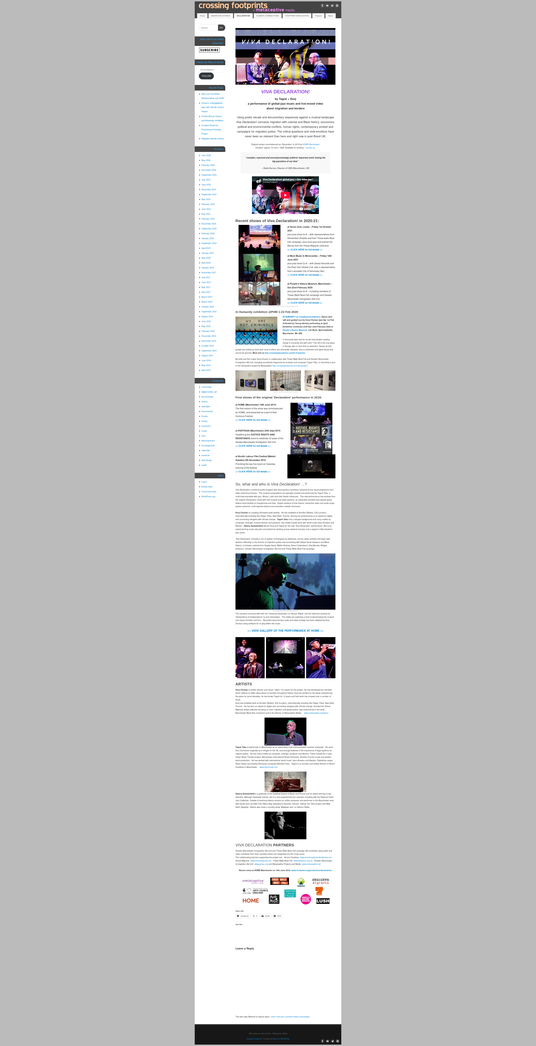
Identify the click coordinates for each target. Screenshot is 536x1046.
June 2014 (206, 360)
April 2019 (205, 248)
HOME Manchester (311, 144)
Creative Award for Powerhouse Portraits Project (211, 129)
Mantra (275, 1038)
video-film (205, 450)
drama (204, 401)
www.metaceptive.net (311, 864)
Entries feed (206, 486)
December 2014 (208, 336)
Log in (204, 482)
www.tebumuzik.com (269, 767)
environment (207, 411)
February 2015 (208, 331)
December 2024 (208, 170)
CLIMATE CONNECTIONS (267, 15)
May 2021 (205, 214)
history (204, 421)
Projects (318, 15)
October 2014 (207, 346)
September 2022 (208, 194)
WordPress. (285, 1038)
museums (206, 426)
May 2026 (205, 160)
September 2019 (208, 243)
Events (204, 416)
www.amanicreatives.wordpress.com (316, 857)
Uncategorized (208, 445)
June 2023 (206, 184)
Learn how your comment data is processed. (290, 1016)
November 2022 (208, 189)
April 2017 (205, 292)
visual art (205, 455)
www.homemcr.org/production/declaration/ (311, 870)
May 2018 (205, 258)
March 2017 (206, 297)
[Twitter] (332, 6)
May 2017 (205, 287)
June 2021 (206, 209)
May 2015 (205, 326)
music (204, 431)
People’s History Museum (295, 330)
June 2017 (206, 282)
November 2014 (208, 341)
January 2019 (207, 253)
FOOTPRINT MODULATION (297, 15)
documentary (207, 396)
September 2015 (208, 311)
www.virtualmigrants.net (260, 860)
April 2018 (205, 263)
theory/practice (208, 440)
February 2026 (208, 165)
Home (202, 15)
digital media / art (209, 392)
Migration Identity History (212, 138)
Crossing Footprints (254, 1038)
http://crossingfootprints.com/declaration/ (290, 365)
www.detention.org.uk (303, 860)
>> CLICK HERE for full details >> (304, 249)
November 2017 (208, 272)
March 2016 (206, 302)
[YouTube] (327, 6)
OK (220, 27)
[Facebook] (322, 6)
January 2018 (207, 267)
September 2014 (208, 350)
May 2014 (205, 365)
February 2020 (208, 233)
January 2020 (207, 238)
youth (203, 465)
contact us (310, 147)
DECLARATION (243, 15)
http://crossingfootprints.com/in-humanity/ (285, 352)
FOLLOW (206, 76)
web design (206, 460)
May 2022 (205, 199)
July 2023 (205, 180)
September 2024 (208, 175)
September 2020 (208, 228)
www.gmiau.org (261, 864)
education (205, 406)
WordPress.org (208, 496)
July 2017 (205, 277)
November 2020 (208, 224)
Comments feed (208, 491)
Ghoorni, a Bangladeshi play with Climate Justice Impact (212, 107)
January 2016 (207, 307)
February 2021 (208, 219)
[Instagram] (337, 6)
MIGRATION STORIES (220, 15)
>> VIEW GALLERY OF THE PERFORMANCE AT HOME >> (285, 630)
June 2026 (206, 155)
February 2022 (208, 204)
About (330, 15)
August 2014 (207, 355)
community (206, 387)
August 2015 (207, 316)
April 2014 (205, 370)
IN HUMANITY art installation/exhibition (301, 316)
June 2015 (206, 321)
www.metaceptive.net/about (316, 712)
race (203, 436)
